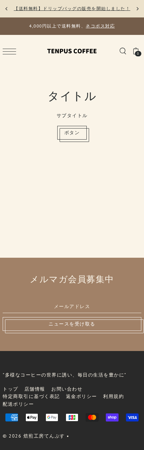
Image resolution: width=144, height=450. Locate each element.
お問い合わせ (66, 389)
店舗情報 (34, 389)
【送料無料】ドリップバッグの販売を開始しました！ (72, 8)
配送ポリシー (18, 404)
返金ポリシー (81, 396)
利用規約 (113, 396)
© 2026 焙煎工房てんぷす (34, 436)
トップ (10, 389)
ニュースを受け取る (72, 324)
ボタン (72, 133)
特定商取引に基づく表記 (31, 396)
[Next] (137, 9)
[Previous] (7, 9)
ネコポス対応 (100, 26)
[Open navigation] (11, 51)
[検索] (123, 51)
